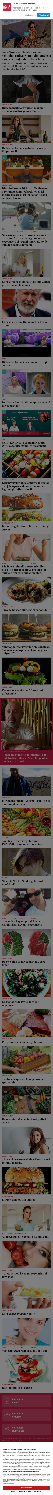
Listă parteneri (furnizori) (8, 1483)
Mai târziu (29, 14)
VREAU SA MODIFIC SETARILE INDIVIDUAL (26, 1491)
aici (19, 1465)
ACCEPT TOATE (26, 1488)
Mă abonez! (44, 14)
